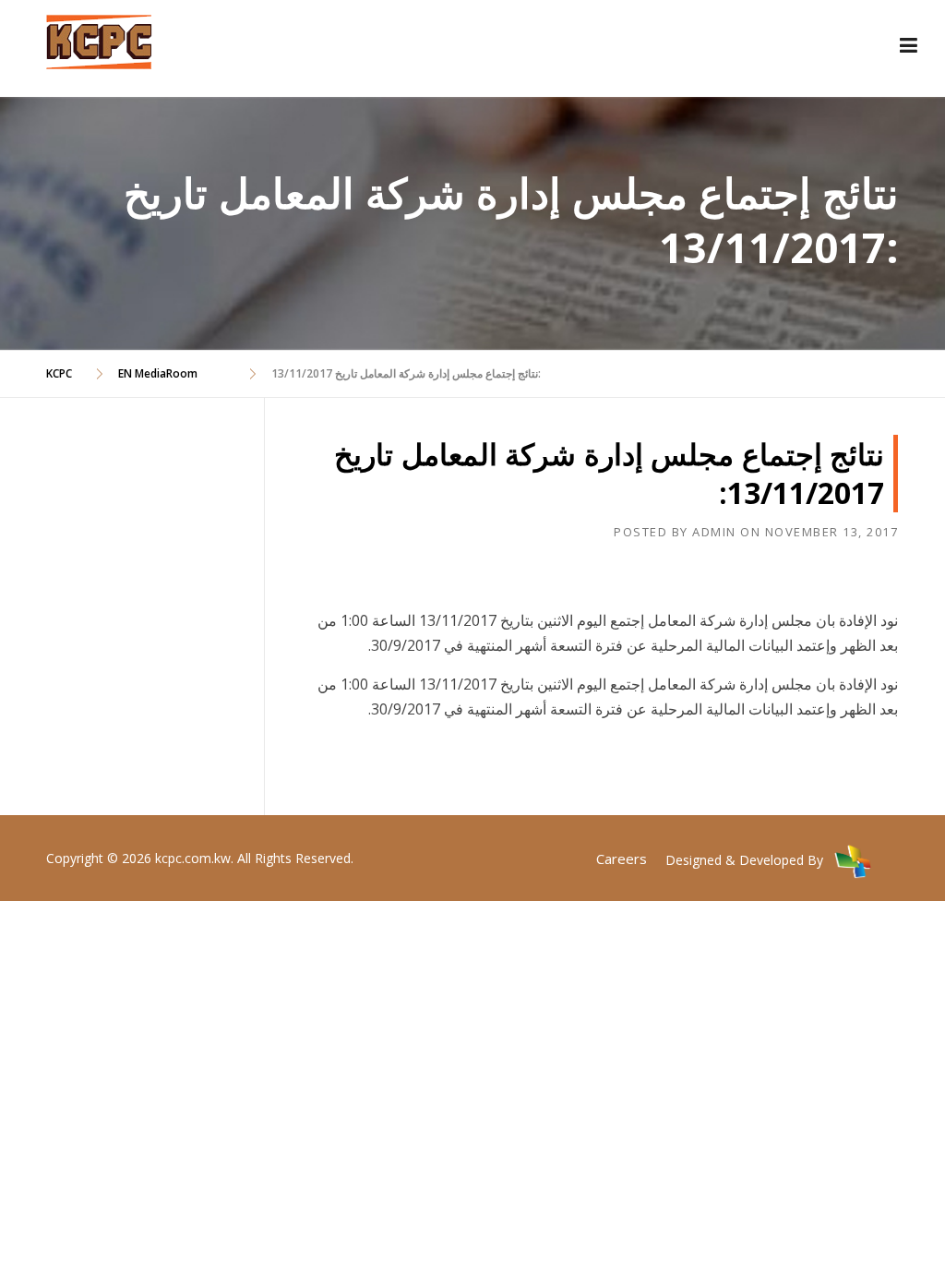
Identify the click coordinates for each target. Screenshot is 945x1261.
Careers (621, 858)
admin (714, 531)
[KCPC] (99, 40)
